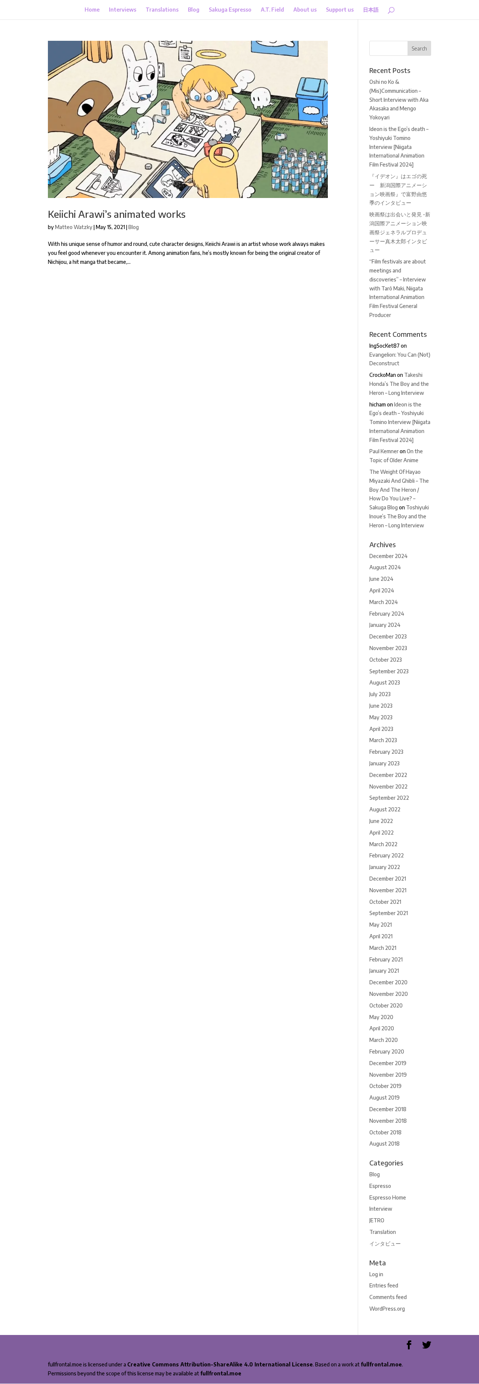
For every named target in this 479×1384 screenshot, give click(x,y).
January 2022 (384, 867)
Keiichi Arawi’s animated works (117, 214)
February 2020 (386, 1051)
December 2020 (388, 982)
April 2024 (381, 590)
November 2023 (388, 648)
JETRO (376, 1220)
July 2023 (380, 694)
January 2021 (384, 970)
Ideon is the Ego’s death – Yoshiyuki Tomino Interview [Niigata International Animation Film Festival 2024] (398, 147)
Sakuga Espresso (230, 10)
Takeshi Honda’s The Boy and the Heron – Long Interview (399, 384)
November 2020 (388, 994)
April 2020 (381, 1028)
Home (92, 10)
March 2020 (383, 1040)
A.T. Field (272, 10)
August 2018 (384, 1143)
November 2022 (388, 786)
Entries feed (383, 1285)
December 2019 (387, 1063)
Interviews (122, 10)
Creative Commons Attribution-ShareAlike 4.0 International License (220, 1364)
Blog (193, 10)
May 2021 (380, 924)
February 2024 (386, 613)
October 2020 (386, 1005)
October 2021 (385, 902)
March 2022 (383, 844)
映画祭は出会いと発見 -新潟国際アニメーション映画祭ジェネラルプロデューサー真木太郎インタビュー (399, 232)
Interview (380, 1208)
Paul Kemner (384, 451)
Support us (340, 10)
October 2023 (385, 659)
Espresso (380, 1186)
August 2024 (385, 567)
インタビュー (385, 1243)
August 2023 (384, 682)
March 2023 (383, 740)
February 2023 (386, 752)
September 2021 (388, 913)
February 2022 (386, 855)
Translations (162, 10)
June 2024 (381, 579)
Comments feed (388, 1297)
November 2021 (387, 890)
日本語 (371, 10)
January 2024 (384, 625)
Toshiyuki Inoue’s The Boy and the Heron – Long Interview (399, 516)
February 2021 (386, 959)
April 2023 (381, 729)
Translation (382, 1232)
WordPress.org (387, 1308)
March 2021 (382, 948)
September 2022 (389, 798)
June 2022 (381, 821)
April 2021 (381, 936)
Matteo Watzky (73, 227)
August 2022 (384, 809)
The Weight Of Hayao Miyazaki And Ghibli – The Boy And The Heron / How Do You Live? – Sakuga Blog (399, 489)
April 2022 (381, 832)
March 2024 (383, 602)
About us (305, 10)
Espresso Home (387, 1197)
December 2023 (388, 636)
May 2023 (381, 717)
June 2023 (381, 705)
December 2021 (387, 878)
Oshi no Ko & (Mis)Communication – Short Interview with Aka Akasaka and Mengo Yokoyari (398, 100)
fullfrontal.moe (381, 1364)
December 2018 (387, 1109)
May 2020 (381, 1017)
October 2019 (385, 1086)
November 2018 (388, 1121)
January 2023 (384, 763)
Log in (376, 1274)
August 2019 (384, 1097)
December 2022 (388, 775)
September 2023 (389, 671)
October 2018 (385, 1132)
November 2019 (388, 1074)
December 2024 (388, 556)
